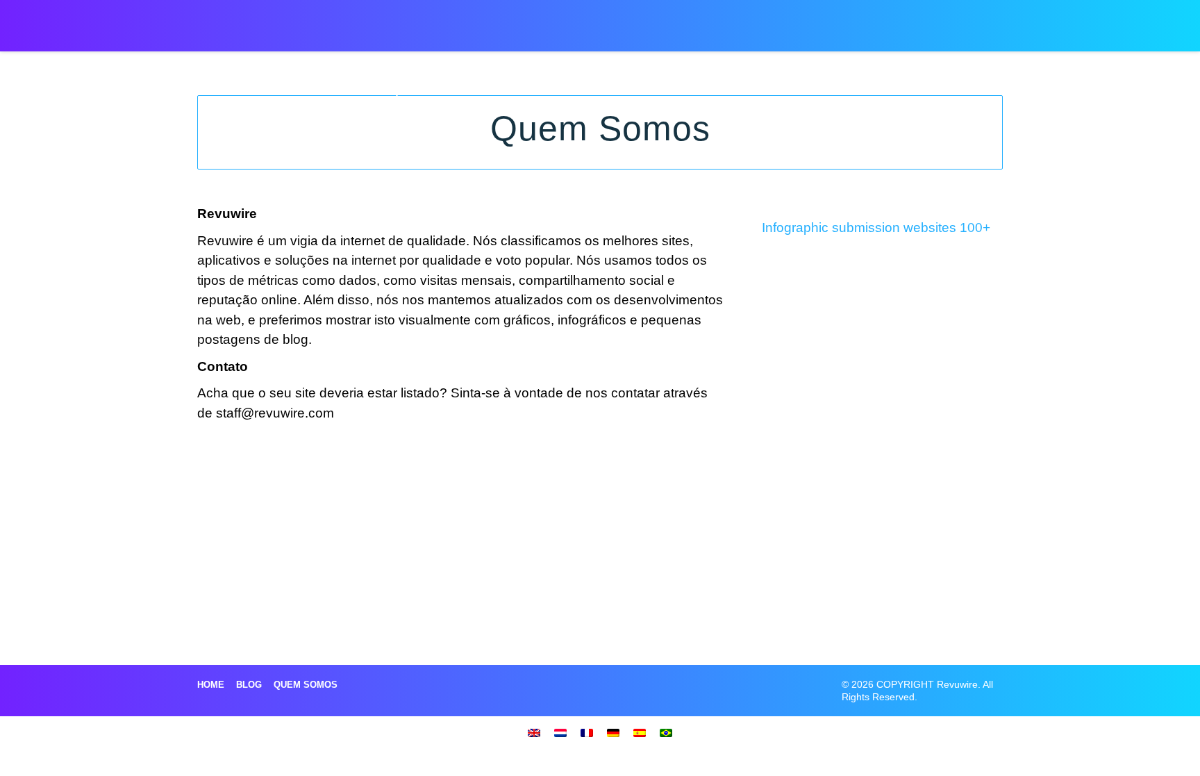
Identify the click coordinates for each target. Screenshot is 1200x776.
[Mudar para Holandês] (560, 732)
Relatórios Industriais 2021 (731, 21)
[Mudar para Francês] (587, 732)
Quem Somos (306, 684)
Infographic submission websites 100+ (876, 227)
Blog (249, 684)
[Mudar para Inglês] (534, 732)
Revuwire (262, 19)
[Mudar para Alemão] (613, 732)
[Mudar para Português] (666, 732)
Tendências (845, 21)
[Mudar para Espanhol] (639, 732)
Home (210, 684)
